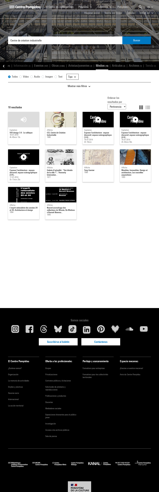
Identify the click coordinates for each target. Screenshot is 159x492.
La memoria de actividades (18, 380)
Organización (13, 374)
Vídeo (26, 76)
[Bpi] (20, 466)
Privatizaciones (51, 374)
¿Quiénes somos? (15, 368)
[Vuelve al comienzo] (152, 485)
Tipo (70, 76)
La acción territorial (15, 405)
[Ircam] (42, 466)
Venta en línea (113, 12)
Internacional (13, 399)
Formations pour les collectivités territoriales (95, 375)
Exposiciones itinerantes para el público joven (60, 416)
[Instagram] (15, 329)
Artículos (118, 65)
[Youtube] (144, 329)
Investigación (50, 423)
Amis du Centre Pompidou (130, 374)
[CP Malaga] (79, 466)
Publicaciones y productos (55, 396)
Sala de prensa (51, 436)
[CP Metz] (61, 466)
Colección (103, 6)
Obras (58, 65)
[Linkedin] (87, 329)
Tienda (132, 12)
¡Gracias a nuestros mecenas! (131, 368)
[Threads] (44, 329)
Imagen (49, 76)
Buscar (136, 40)
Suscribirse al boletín (58, 341)
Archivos (135, 65)
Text (60, 76)
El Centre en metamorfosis (61, 6)
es (148, 6)
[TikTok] (72, 329)
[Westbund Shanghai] (125, 466)
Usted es (145, 12)
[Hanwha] (143, 466)
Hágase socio (93, 12)
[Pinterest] (101, 329)
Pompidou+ (123, 6)
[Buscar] (140, 7)
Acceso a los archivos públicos (57, 430)
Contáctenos (100, 341)
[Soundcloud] (129, 329)
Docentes (49, 402)
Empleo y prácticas (15, 387)
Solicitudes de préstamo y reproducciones (55, 388)
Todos (15, 76)
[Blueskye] (58, 329)
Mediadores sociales (53, 408)
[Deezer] (115, 329)
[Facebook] (29, 329)
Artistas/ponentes (80, 65)
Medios (102, 65)
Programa (83, 6)
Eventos (41, 65)
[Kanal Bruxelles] (101, 466)
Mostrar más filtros (78, 86)
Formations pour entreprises (94, 368)
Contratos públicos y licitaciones (58, 380)
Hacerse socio (13, 393)
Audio (37, 76)
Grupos (48, 368)
